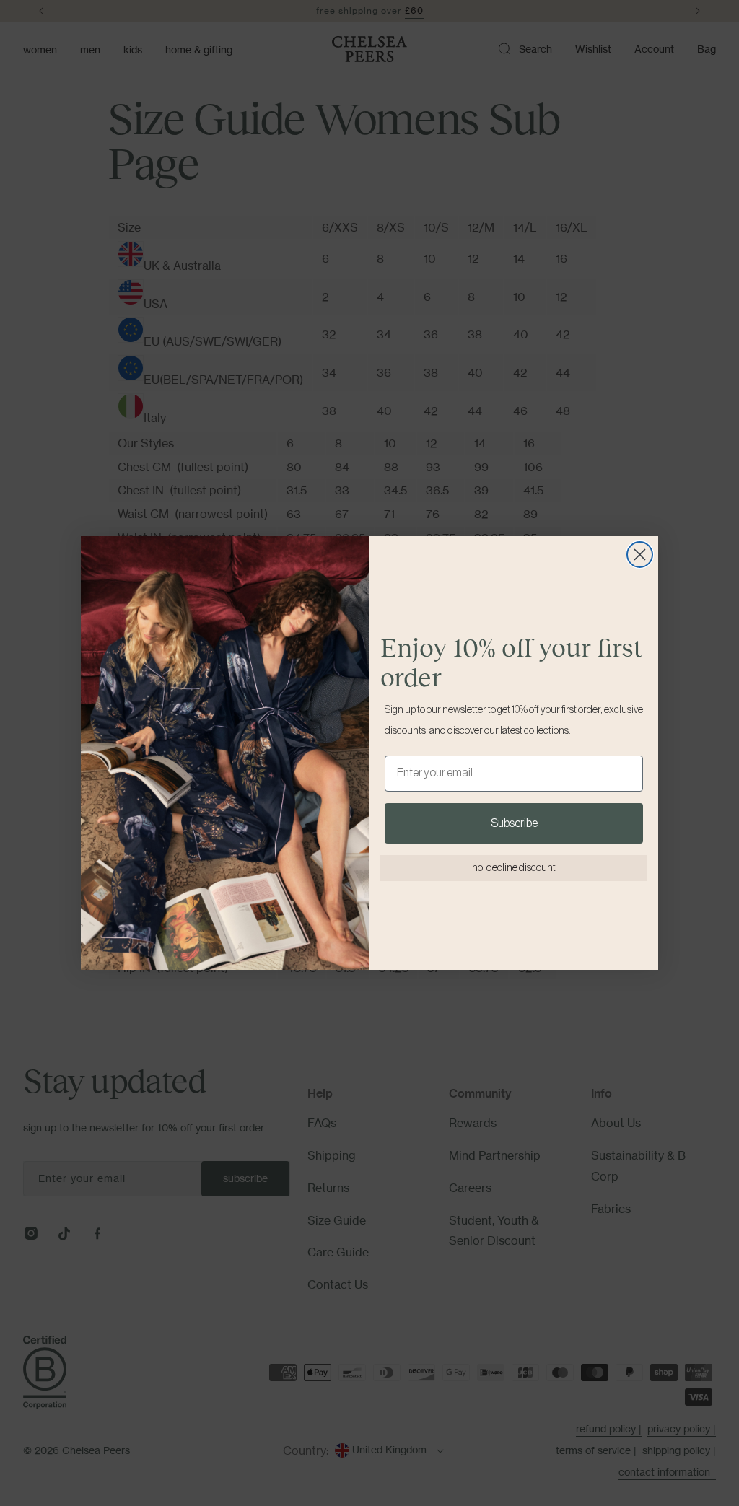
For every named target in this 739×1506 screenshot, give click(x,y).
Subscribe (514, 823)
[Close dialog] (639, 554)
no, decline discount (514, 868)
